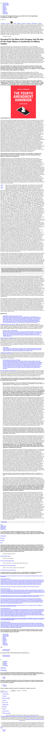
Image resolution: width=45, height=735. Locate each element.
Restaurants (2, 540)
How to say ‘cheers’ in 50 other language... (7, 560)
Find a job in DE (6, 650)
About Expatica (6, 693)
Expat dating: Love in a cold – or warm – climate (9, 324)
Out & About (5, 13)
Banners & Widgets (6, 698)
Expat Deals (2, 528)
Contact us (5, 700)
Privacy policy (5, 702)
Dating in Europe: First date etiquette (7, 337)
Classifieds (5, 685)
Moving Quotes (3, 529)
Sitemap (4, 708)
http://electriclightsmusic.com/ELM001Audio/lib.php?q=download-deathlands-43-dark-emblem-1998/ (19, 716)
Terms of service (6, 710)
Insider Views (5, 12)
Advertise (4, 696)
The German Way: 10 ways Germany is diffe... (8, 565)
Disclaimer (5, 706)
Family (4, 10)
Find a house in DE (6, 656)
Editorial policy (5, 704)
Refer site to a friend (6, 713)
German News (3, 667)
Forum (4, 676)
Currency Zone (3, 525)
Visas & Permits (6, 4)
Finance (4, 6)
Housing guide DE (6, 655)
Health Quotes (3, 526)
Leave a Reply (4, 521)
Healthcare (5, 8)
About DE (5, 11)
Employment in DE (6, 649)
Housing (4, 7)
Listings (4, 684)
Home (4, 730)
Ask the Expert (3, 670)
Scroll (1, 727)
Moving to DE (5, 2)
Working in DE (5, 5)
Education (5, 9)
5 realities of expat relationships (6, 352)
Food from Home (3, 535)
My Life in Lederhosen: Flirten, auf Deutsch (8, 370)
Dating (1, 524)
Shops (1, 542)
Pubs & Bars (2, 538)
